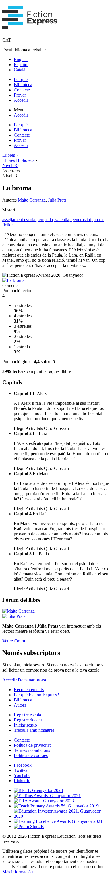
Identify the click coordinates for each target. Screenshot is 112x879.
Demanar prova (32, 679)
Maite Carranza (32, 200)
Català (19, 69)
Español (21, 64)
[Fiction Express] (29, 26)
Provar (20, 95)
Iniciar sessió (25, 725)
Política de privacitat (32, 745)
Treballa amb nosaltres (34, 730)
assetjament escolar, (20, 219)
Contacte (22, 89)
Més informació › (17, 871)
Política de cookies (31, 755)
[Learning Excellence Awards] (58, 821)
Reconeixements (29, 689)
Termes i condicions (32, 750)
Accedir (21, 100)
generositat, (82, 219)
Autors (20, 705)
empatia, (47, 219)
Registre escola (27, 714)
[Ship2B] (29, 826)
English (21, 59)
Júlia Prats (57, 200)
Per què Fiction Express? (36, 694)
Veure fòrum (13, 640)
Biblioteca (23, 84)
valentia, (63, 219)
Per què (21, 79)
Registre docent (28, 719)
